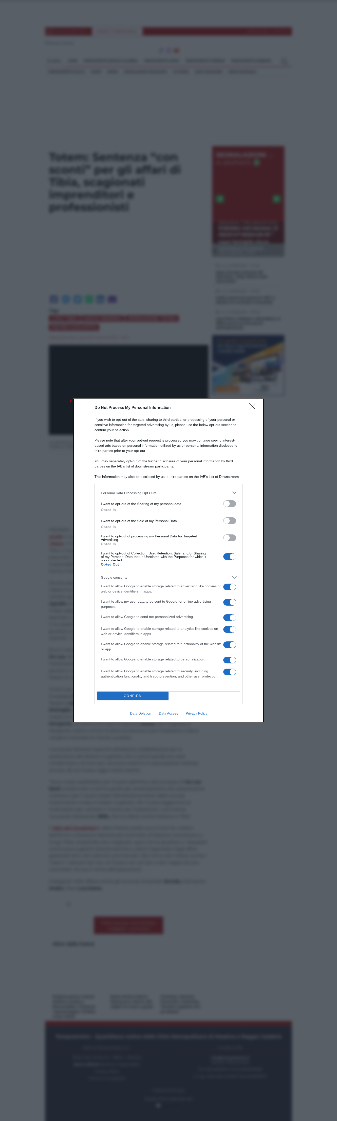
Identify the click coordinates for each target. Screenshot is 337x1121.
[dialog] (168, 560)
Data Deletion (140, 713)
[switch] (229, 503)
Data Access (168, 713)
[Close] (254, 408)
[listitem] (168, 492)
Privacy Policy (196, 713)
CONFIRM (133, 696)
